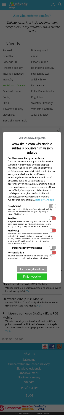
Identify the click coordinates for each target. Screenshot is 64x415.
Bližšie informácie (44, 199)
